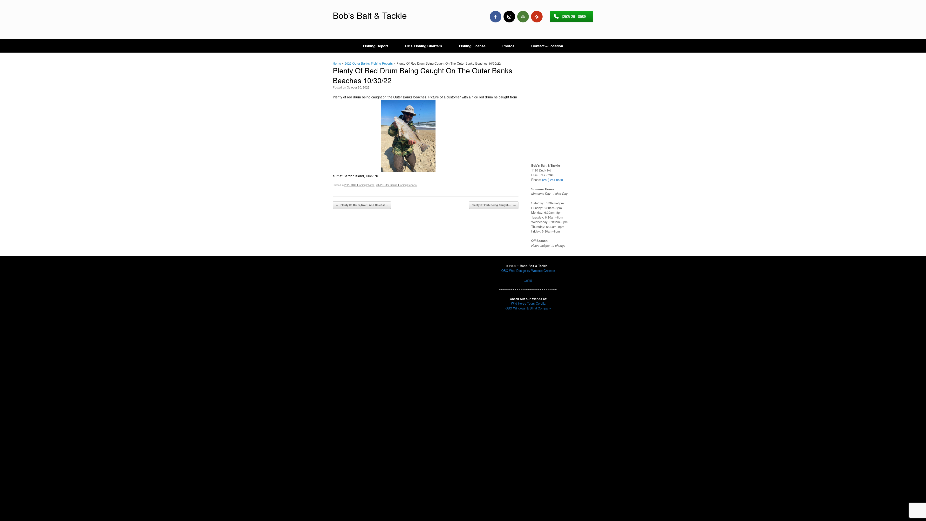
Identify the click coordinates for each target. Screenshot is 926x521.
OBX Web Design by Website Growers (528, 270)
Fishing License (472, 45)
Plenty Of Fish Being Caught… (494, 205)
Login (528, 280)
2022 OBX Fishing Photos (359, 185)
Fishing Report (375, 45)
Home (337, 63)
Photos (508, 45)
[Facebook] (495, 16)
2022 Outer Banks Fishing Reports (369, 63)
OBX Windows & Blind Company (528, 308)
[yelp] (537, 16)
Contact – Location (547, 45)
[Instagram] (509, 16)
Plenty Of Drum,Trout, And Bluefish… (361, 205)
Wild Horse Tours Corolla (528, 303)
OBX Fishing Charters (423, 45)
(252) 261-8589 (552, 179)
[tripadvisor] (523, 16)
